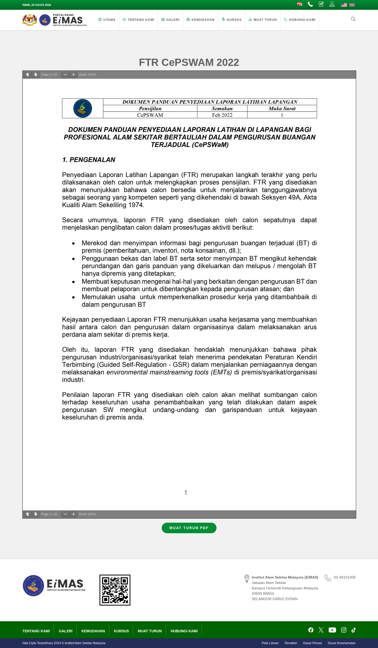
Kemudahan (203, 19)
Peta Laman (270, 643)
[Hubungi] (310, 4)
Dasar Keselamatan (342, 643)
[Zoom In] (73, 75)
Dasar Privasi (312, 643)
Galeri (172, 19)
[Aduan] (321, 4)
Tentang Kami (141, 19)
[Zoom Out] (65, 75)
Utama (109, 19)
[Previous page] (27, 75)
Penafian (291, 643)
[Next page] (36, 75)
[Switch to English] (352, 5)
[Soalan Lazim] (300, 4)
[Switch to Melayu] (344, 5)
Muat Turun (265, 19)
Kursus (234, 19)
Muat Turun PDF (189, 528)
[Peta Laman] (332, 4)
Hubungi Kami (302, 19)
